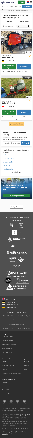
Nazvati (24, 67)
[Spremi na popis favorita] (29, 56)
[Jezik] (28, 2)
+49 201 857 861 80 (12, 305)
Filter (10, 21)
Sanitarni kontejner (16, 320)
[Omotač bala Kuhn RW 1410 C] (16, 87)
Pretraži (28, 6)
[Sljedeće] (30, 42)
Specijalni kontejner (24, 316)
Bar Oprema (6, 155)
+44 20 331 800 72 (11, 299)
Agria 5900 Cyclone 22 (9, 328)
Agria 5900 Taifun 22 (24, 328)
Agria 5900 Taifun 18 (9, 316)
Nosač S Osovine (7, 169)
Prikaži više (17, 172)
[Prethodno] (2, 42)
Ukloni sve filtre (9, 26)
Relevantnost (24, 21)
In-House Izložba (7, 162)
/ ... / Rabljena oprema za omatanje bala (15, 10)
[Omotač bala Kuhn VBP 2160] (16, 42)
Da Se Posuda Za (8, 158)
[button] (31, 2)
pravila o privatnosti (18, 433)
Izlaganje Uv (6, 165)
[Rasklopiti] (16, 73)
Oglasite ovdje (17, 207)
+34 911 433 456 (11, 308)
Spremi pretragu (17, 124)
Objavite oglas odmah (16, 196)
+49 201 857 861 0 (11, 302)
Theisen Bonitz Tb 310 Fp (16, 324)
